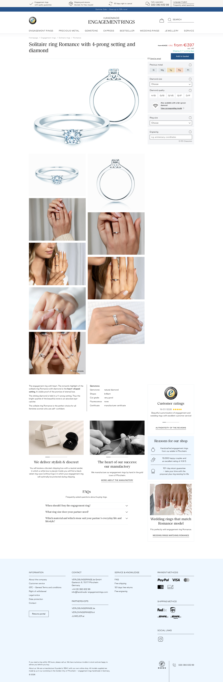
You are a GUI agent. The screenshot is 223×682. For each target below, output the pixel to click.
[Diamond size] (190, 79)
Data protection (36, 599)
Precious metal (69, 31)
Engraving (154, 132)
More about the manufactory (117, 480)
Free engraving (121, 591)
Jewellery (172, 31)
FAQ (117, 579)
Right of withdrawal (37, 591)
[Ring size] (190, 118)
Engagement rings (41, 31)
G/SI (162, 95)
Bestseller (127, 31)
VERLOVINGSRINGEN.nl (83, 612)
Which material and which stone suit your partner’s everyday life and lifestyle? (83, 520)
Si (153, 70)
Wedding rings (149, 31)
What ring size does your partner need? (67, 512)
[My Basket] (161, 20)
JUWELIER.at (78, 616)
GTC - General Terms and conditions (45, 587)
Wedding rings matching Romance (171, 535)
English (180, 2)
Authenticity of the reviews (171, 428)
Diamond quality (157, 90)
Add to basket (182, 56)
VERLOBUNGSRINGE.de (83, 608)
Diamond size (156, 79)
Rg (179, 70)
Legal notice (34, 595)
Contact (32, 603)
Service (189, 31)
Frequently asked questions (183, 5)
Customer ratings (170, 404)
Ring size (154, 118)
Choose (154, 84)
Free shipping (120, 583)
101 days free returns (124, 587)
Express (108, 31)
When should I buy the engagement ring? (67, 505)
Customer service (37, 583)
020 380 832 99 (186, 665)
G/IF (179, 95)
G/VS (171, 95)
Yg (171, 70)
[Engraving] (190, 132)
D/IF (188, 95)
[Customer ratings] (170, 393)
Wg (162, 70)
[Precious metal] (190, 65)
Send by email (155, 58)
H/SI (153, 95)
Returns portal (38, 614)
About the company (38, 579)
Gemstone (91, 31)
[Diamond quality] (190, 90)
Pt (188, 70)
